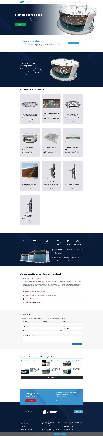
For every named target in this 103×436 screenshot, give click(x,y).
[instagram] (26, 411)
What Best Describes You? (27, 330)
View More (30, 121)
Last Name (45, 321)
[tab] (24, 242)
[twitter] (24, 411)
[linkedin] (31, 411)
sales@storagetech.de (49, 425)
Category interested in (57, 330)
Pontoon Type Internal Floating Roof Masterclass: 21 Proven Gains (56, 369)
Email (64, 321)
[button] (52, 278)
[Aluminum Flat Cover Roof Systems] (46, 363)
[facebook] (21, 411)
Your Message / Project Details (29, 335)
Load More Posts (52, 377)
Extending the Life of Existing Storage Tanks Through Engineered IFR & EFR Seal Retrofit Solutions (77, 362)
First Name (25, 321)
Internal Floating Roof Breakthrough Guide (76, 369)
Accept (57, 433)
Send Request (77, 343)
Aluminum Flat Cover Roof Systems (56, 361)
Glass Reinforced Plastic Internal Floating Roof (30, 360)
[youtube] (29, 411)
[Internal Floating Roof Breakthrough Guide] (67, 371)
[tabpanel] (51, 255)
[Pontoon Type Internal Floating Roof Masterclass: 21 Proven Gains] (46, 371)
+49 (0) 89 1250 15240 (49, 423)
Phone (44, 326)
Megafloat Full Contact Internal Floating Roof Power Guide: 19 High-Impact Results (34, 370)
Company (25, 326)
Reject (63, 433)
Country (64, 326)
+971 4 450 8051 (70, 425)
